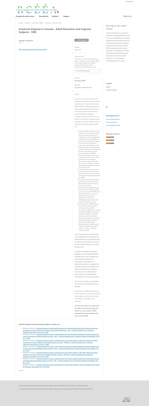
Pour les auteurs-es (111, 122)
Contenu (55, 16)
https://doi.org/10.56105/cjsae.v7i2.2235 (34, 49)
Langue (66, 16)
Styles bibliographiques (83, 71)
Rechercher (128, 16)
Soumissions (43, 16)
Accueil (21, 23)
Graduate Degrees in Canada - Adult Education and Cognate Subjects (57, 365)
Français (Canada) (111, 90)
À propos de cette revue (25, 16)
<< (19, 370)
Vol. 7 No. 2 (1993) (37, 23)
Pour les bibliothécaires (113, 125)
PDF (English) (82, 40)
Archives (27, 23)
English (108, 87)
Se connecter (129, 1)
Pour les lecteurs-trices (113, 119)
